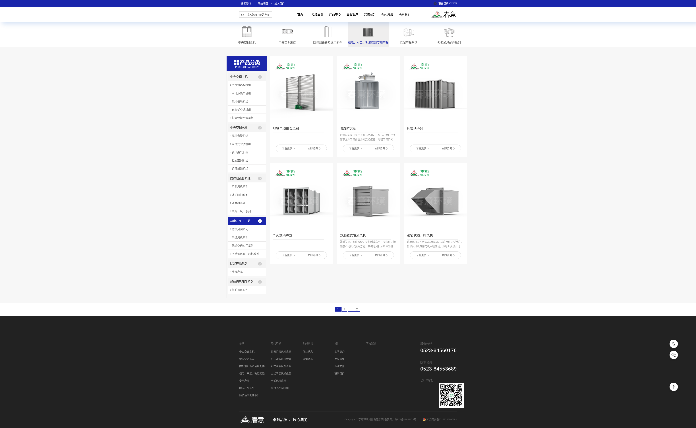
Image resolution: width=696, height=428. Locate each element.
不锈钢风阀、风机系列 (245, 253)
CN (451, 3)
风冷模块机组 (240, 101)
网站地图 (263, 3)
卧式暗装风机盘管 (281, 359)
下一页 (354, 309)
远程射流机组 (240, 168)
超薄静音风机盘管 (281, 351)
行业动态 (308, 351)
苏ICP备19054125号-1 (407, 419)
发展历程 (339, 359)
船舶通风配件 (240, 289)
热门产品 (276, 343)
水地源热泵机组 (241, 93)
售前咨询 (246, 3)
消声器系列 (238, 203)
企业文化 (339, 366)
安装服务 (370, 14)
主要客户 (352, 14)
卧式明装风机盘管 (281, 366)
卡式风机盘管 (278, 380)
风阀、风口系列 (241, 211)
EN (455, 3)
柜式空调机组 (240, 160)
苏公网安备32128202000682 (441, 419)
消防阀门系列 (240, 194)
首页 (300, 14)
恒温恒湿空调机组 (243, 117)
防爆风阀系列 (240, 229)
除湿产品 (237, 271)
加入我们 (279, 3)
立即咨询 (313, 148)
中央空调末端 (239, 127)
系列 (241, 343)
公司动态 (308, 359)
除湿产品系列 (239, 263)
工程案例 (371, 343)
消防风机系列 (240, 186)
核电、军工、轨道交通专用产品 (243, 221)
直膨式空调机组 (241, 109)
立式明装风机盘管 (281, 373)
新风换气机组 (240, 152)
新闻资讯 (387, 14)
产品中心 (335, 14)
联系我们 (404, 14)
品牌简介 (339, 351)
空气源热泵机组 (241, 85)
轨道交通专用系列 (243, 245)
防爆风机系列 (240, 237)
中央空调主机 (239, 76)
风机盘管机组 (240, 135)
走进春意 (317, 14)
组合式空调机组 (241, 144)
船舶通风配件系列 (241, 281)
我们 (336, 343)
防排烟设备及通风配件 (243, 178)
